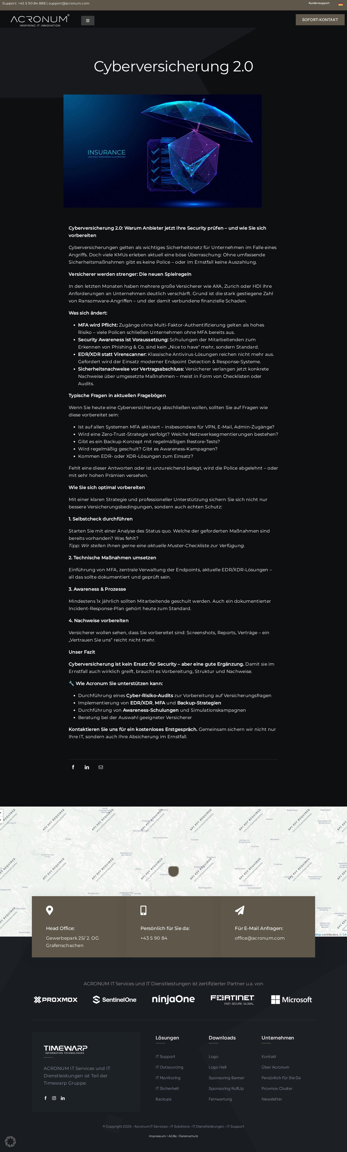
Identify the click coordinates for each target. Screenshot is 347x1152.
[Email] (100, 767)
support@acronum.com (69, 3)
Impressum (157, 1136)
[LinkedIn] (86, 767)
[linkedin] (63, 1098)
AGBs (173, 1136)
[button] (173, 872)
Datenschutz (188, 1136)
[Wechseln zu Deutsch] (340, 3)
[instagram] (54, 1098)
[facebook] (45, 1098)
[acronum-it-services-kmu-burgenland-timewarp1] (65, 1042)
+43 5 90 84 (153, 938)
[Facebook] (73, 767)
